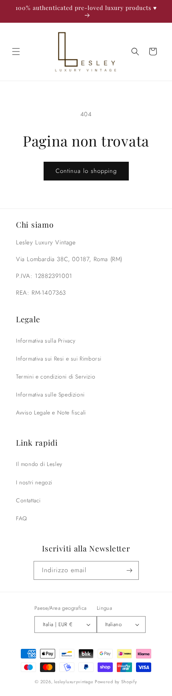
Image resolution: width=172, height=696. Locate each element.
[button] (16, 51)
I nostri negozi (34, 482)
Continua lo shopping (86, 171)
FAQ (21, 518)
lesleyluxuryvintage (73, 681)
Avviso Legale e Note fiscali (51, 412)
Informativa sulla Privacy (46, 341)
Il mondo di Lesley (39, 464)
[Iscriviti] (129, 570)
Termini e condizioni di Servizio (55, 377)
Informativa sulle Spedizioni (50, 395)
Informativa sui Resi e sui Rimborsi (59, 359)
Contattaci (28, 500)
